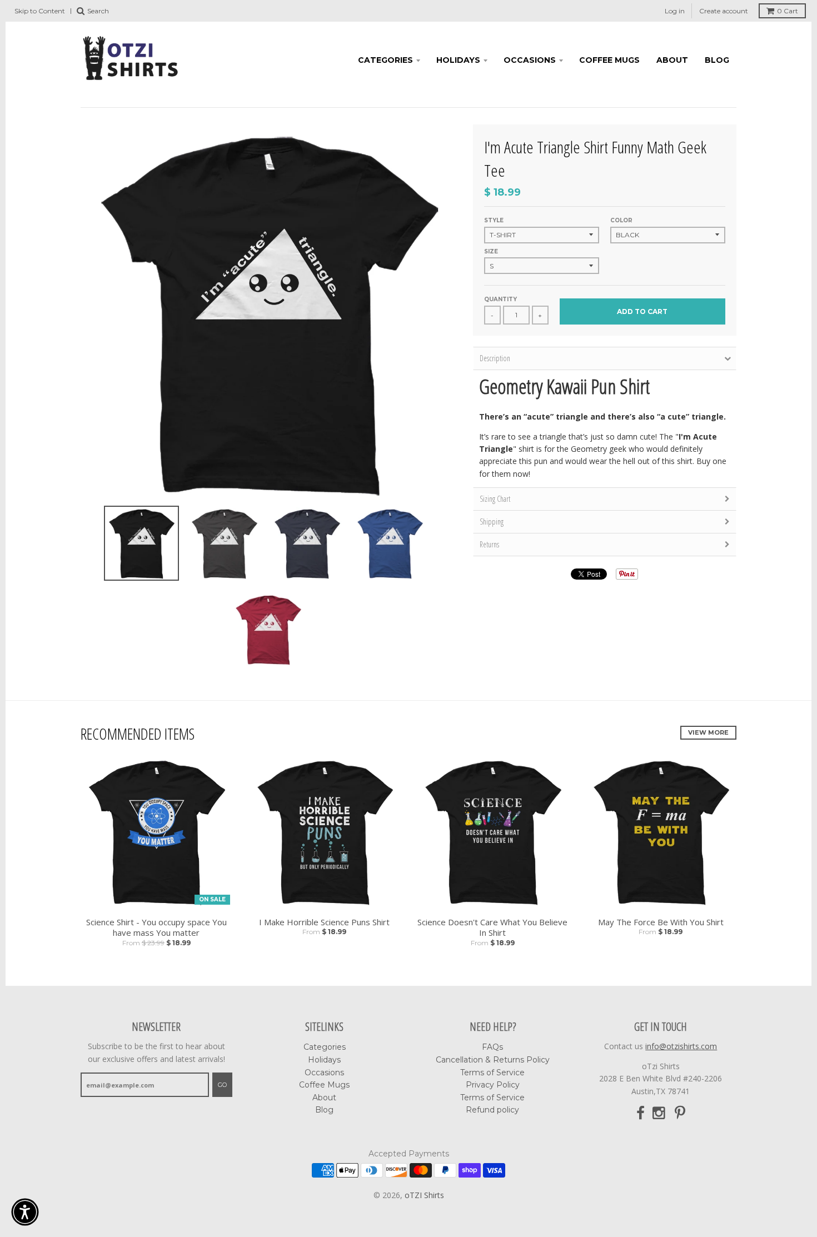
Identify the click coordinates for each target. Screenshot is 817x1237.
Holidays (458, 60)
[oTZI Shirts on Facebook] (640, 1113)
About (672, 60)
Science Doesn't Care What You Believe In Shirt (492, 928)
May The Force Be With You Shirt (661, 922)
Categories (385, 60)
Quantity (500, 299)
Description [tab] (495, 358)
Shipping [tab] (492, 521)
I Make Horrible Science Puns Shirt (324, 922)
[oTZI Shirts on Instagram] (659, 1113)
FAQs (492, 1047)
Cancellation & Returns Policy (493, 1060)
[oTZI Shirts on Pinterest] (680, 1113)
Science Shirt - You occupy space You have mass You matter (156, 928)
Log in (675, 11)
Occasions (530, 60)
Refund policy (492, 1110)
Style (494, 220)
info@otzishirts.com (681, 1046)
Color (621, 220)
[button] (25, 1212)
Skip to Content (39, 11)
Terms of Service (492, 1073)
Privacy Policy (493, 1085)
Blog (717, 60)
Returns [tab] (489, 544)
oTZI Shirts (424, 1195)
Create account (723, 11)
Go (222, 1085)
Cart (787, 11)
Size (491, 251)
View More (708, 732)
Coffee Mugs (609, 60)
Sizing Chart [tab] (495, 498)
